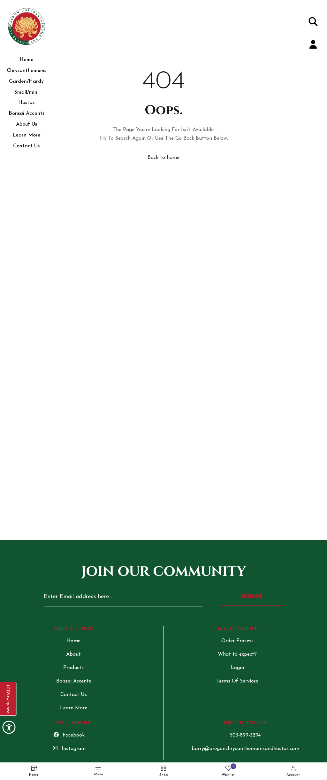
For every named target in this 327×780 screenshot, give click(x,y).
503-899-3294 (245, 735)
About (73, 654)
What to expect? (237, 654)
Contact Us (26, 146)
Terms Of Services (237, 681)
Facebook (74, 735)
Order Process (237, 641)
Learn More (26, 135)
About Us (26, 124)
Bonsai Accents (26, 113)
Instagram (74, 748)
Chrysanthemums (26, 70)
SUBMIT (251, 597)
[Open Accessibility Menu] (9, 727)
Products (73, 667)
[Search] (313, 22)
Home (26, 59)
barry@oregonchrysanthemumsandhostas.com (245, 748)
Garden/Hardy (26, 81)
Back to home (163, 157)
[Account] (313, 46)
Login (237, 667)
